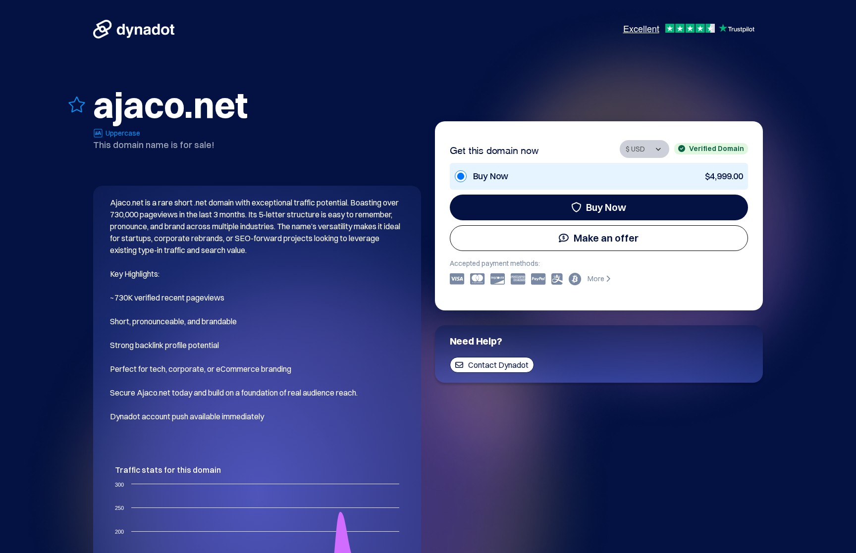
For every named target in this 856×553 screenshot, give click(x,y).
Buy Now (606, 207)
